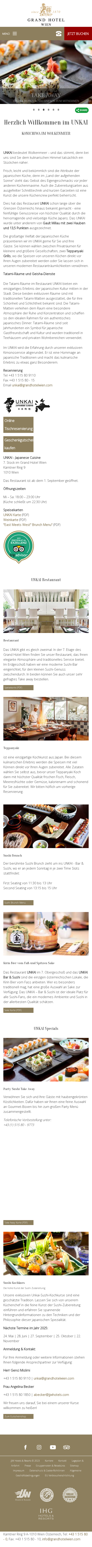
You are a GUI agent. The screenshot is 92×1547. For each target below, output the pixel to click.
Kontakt (62, 1460)
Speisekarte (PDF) (13, 687)
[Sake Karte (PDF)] (46, 934)
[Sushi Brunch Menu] (46, 826)
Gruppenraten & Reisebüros (50, 1465)
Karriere (49, 1460)
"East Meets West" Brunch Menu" (27, 525)
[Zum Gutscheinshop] (46, 1253)
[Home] (46, 14)
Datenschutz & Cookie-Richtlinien (47, 1470)
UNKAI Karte (12, 515)
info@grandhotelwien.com (61, 1539)
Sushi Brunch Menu (15, 902)
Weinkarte (10, 520)
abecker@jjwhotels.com (51, 1395)
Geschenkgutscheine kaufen (18, 444)
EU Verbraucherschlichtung (59, 1475)
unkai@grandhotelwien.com (32, 385)
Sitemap (74, 1465)
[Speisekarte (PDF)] (46, 611)
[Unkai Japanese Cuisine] (26, 405)
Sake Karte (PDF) (12, 1010)
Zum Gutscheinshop (15, 1416)
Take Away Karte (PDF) (15, 1222)
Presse (28, 1465)
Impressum (18, 1470)
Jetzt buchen (78, 34)
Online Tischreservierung (18, 424)
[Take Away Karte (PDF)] (46, 1059)
